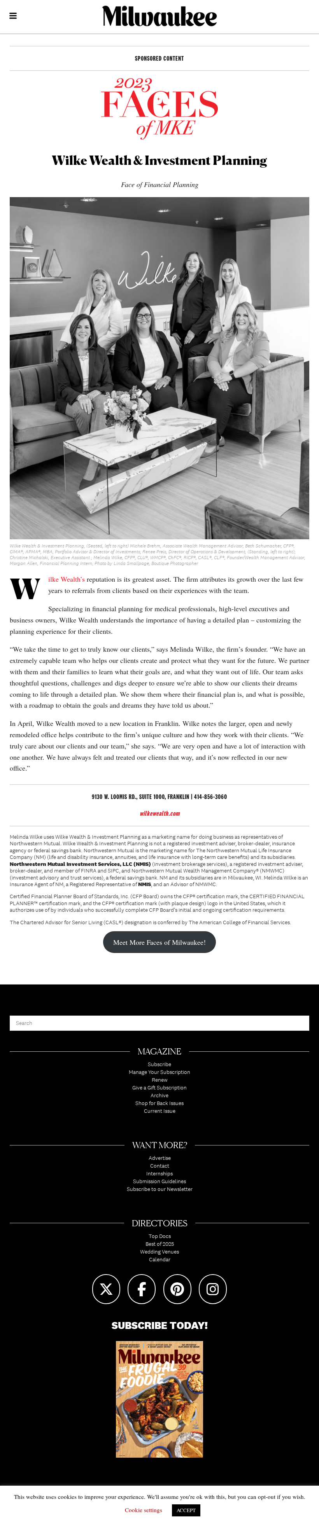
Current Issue (159, 1110)
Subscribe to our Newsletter (160, 1189)
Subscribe (159, 1064)
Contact (159, 1165)
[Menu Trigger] (13, 17)
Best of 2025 (159, 1243)
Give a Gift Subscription (159, 1087)
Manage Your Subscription (159, 1071)
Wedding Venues (159, 1251)
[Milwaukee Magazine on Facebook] (142, 1289)
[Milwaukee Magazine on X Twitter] (106, 1289)
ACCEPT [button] (186, 1510)
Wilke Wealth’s (67, 579)
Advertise (160, 1157)
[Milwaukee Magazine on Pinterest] (177, 1289)
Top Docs (160, 1236)
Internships (159, 1173)
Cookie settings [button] (143, 1510)
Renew (160, 1079)
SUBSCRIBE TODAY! (160, 1325)
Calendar (159, 1259)
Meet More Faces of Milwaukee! (159, 942)
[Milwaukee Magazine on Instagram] (213, 1289)
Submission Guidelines (159, 1181)
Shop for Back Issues (159, 1103)
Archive (159, 1095)
